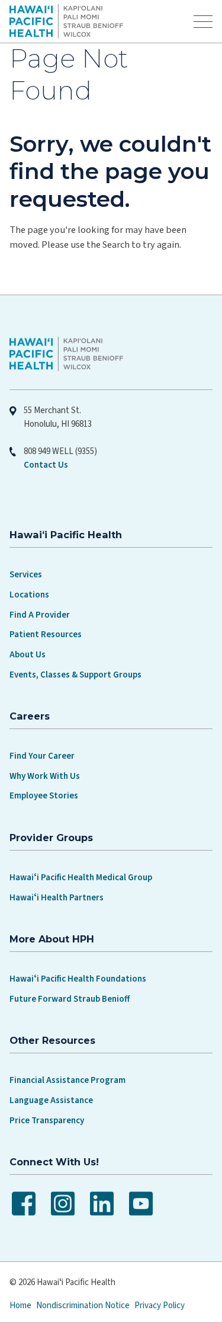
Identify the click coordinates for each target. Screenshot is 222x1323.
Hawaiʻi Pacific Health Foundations (77, 979)
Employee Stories (43, 796)
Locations (29, 595)
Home (20, 1305)
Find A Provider (39, 615)
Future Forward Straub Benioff (69, 999)
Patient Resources (45, 634)
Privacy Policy (159, 1305)
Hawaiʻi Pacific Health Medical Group (80, 877)
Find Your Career (42, 756)
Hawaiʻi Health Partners (56, 897)
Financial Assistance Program (67, 1080)
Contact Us (46, 465)
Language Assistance (51, 1100)
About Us (27, 654)
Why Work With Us (44, 776)
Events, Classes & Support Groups (75, 675)
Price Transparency (46, 1120)
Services (25, 574)
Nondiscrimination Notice (83, 1305)
